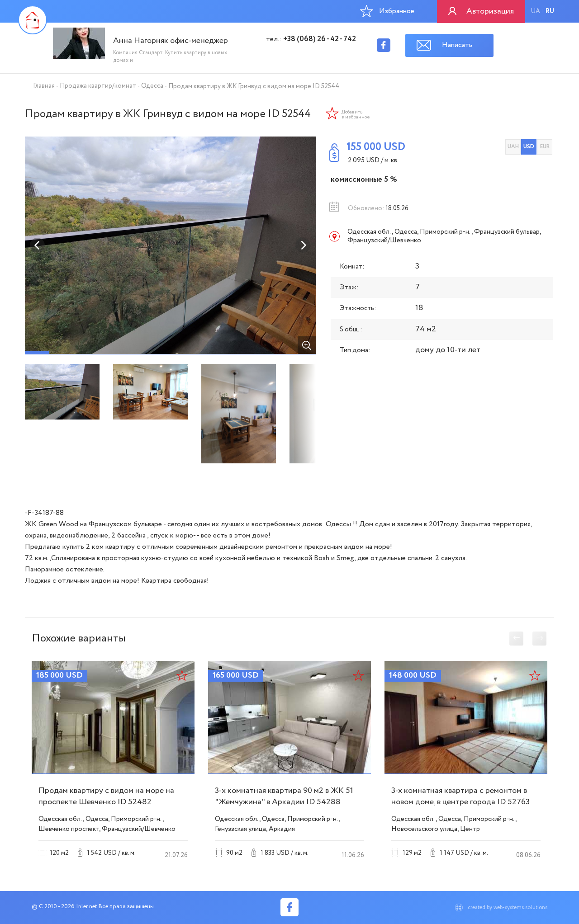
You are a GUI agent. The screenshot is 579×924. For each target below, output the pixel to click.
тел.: (311, 39)
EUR (545, 147)
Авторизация (490, 11)
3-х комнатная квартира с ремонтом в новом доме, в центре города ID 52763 (460, 796)
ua (535, 11)
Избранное (396, 11)
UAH (513, 147)
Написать (457, 45)
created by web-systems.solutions (507, 907)
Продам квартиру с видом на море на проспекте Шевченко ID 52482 (106, 796)
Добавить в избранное (356, 115)
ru (550, 11)
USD (528, 147)
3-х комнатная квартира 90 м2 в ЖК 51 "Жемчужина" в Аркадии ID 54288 (284, 796)
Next (303, 245)
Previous (37, 245)
